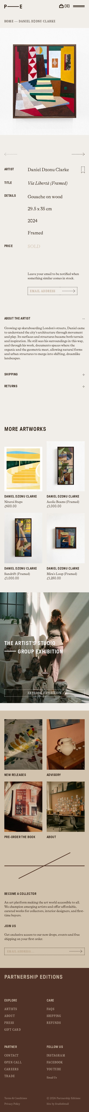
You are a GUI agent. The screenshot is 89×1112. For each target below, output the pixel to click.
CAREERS (11, 1069)
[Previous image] (10, 154)
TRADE (9, 1076)
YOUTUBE (54, 1069)
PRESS (9, 1023)
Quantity (9, 243)
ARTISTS (10, 1009)
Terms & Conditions (15, 1098)
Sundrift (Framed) (17, 574)
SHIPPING (54, 1016)
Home (9, 21)
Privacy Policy (12, 1103)
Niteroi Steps (13, 502)
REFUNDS (54, 1023)
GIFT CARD (12, 1030)
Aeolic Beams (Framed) (63, 502)
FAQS (50, 1009)
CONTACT (11, 1055)
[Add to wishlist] (83, 170)
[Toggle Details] (84, 374)
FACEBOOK (55, 1062)
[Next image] (78, 154)
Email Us (52, 1077)
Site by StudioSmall (58, 1103)
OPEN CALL (13, 1062)
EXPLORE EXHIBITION (44, 693)
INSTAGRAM (56, 1055)
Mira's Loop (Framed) (62, 574)
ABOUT (9, 1016)
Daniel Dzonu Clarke (37, 21)
